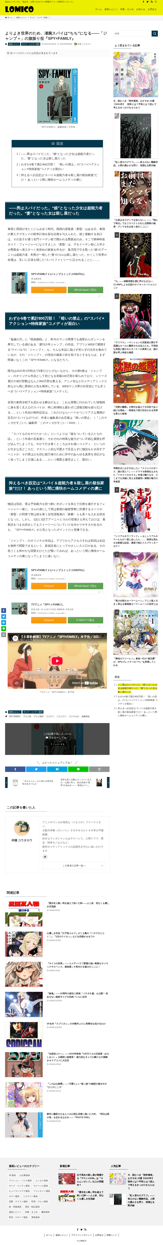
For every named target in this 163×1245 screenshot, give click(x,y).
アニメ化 (27, 716)
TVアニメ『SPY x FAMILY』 (47, 604)
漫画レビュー (14, 44)
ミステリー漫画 (30, 1196)
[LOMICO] (19, 9)
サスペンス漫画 (40, 1186)
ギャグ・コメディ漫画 (30, 44)
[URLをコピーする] (99, 769)
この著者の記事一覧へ (73, 865)
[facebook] (143, 1)
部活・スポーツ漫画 (18, 1217)
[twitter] (147, 1)
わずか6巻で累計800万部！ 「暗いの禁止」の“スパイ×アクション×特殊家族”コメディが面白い (138, 700)
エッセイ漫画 (41, 1180)
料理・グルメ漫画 (39, 1201)
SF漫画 (12, 1175)
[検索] (156, 1)
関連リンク (112, 1235)
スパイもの (74, 716)
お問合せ (99, 1235)
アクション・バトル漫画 (20, 1180)
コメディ (50, 716)
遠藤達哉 (85, 716)
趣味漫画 (45, 1212)
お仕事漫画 (25, 1175)
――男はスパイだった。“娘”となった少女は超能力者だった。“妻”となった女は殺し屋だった (137, 688)
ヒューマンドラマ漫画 (19, 1191)
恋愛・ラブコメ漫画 (18, 1201)
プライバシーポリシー (81, 1235)
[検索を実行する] (155, 34)
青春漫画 (35, 1217)
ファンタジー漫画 (41, 1191)
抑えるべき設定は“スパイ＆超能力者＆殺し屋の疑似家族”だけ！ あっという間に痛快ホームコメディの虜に (137, 712)
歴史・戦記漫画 (32, 1207)
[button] (15, 769)
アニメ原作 (38, 716)
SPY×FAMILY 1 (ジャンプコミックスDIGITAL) (57, 274)
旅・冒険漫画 (15, 1207)
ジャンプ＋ (61, 716)
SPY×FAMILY (15, 716)
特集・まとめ (31, 1212)
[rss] (152, 1)
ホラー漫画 (14, 1196)
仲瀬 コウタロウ (21, 840)
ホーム (49, 1235)
